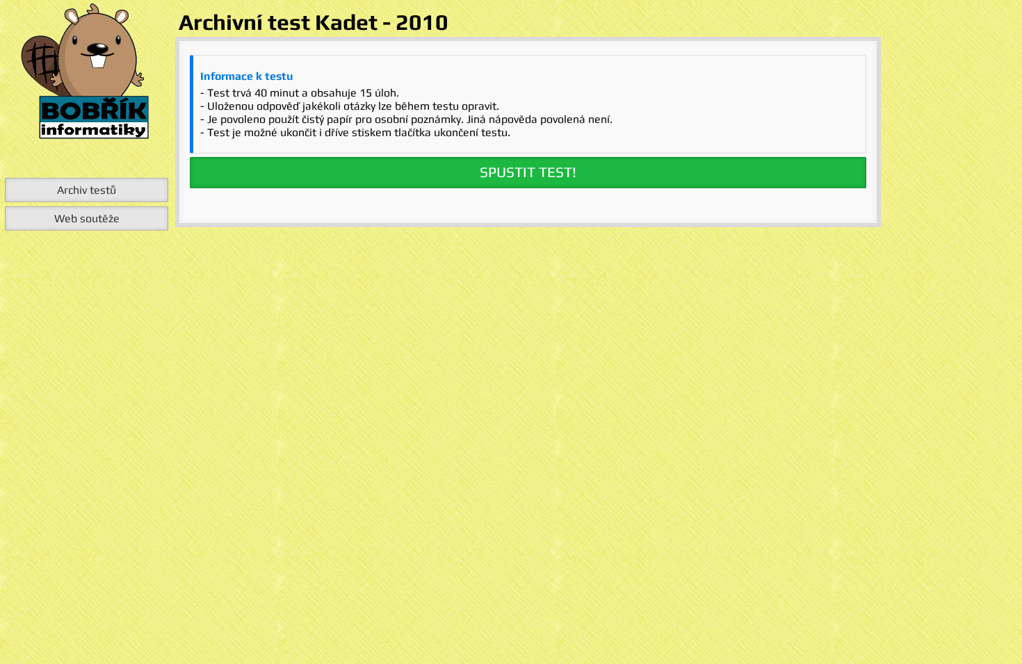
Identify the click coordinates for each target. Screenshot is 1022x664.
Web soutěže (87, 218)
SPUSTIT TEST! (528, 172)
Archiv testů (86, 190)
